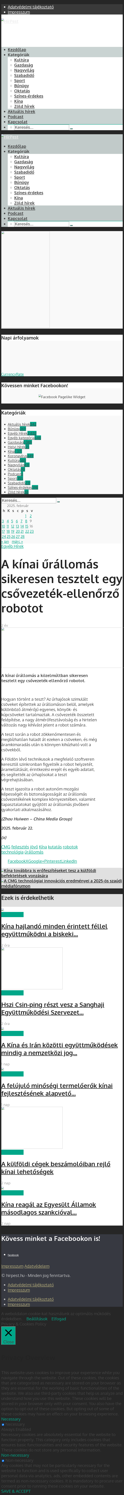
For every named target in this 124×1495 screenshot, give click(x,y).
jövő (34, 846)
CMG (5, 846)
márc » (17, 541)
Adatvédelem (36, 1266)
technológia (12, 851)
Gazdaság (23, 65)
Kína (18, 101)
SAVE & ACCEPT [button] (16, 1491)
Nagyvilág (24, 70)
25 (8, 536)
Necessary (15, 1424)
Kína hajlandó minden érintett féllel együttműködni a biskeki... (54, 930)
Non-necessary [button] (15, 1455)
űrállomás (34, 851)
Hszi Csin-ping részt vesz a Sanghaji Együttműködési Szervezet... (52, 1008)
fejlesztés (20, 846)
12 (12, 526)
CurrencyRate (12, 374)
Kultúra (21, 59)
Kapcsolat (17, 121)
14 (22, 526)
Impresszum (12, 1266)
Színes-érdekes (28, 95)
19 (12, 531)
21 (22, 531)
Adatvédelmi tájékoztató (31, 1284)
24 (4, 536)
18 (8, 531)
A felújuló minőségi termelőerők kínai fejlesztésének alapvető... (57, 1089)
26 (13, 536)
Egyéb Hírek (12, 546)
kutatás (55, 846)
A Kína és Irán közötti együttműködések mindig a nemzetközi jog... (59, 1049)
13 (17, 526)
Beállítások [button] (36, 1318)
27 (18, 536)
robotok (70, 846)
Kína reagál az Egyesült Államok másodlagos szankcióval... (48, 1208)
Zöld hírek (24, 106)
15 (26, 526)
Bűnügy (21, 85)
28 (23, 536)
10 (3, 526)
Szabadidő (24, 75)
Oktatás (22, 90)
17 (3, 531)
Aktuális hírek (21, 111)
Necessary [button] (11, 1419)
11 (8, 526)
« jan (5, 541)
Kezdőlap (17, 49)
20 (18, 531)
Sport (19, 80)
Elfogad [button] (59, 1318)
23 (32, 531)
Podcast (15, 116)
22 (27, 531)
